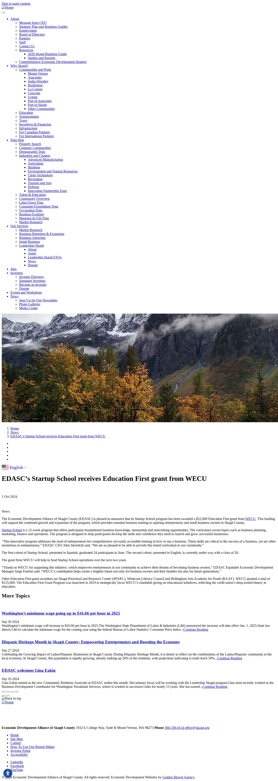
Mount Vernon (38, 73)
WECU (250, 519)
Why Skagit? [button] (19, 66)
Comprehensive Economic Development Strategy (53, 62)
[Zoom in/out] (16, 691)
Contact (15, 743)
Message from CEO (32, 23)
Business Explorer (31, 214)
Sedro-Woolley (38, 81)
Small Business (29, 241)
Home (14, 735)
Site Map (16, 739)
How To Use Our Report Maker (32, 747)
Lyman (32, 97)
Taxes (23, 120)
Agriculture (35, 163)
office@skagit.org (197, 728)
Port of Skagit (37, 105)
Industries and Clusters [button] (34, 155)
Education (26, 112)
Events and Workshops (26, 292)
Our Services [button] (19, 226)
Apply (32, 253)
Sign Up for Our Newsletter (38, 300)
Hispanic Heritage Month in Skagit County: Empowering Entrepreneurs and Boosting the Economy (91, 642)
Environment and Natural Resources (53, 171)
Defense (33, 187)
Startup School (12, 530)
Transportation (29, 116)
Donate (33, 265)
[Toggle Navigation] (3, 12)
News (32, 261)
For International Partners (36, 136)
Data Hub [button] (17, 140)
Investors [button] (16, 273)
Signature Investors (32, 281)
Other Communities (41, 109)
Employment (28, 30)
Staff (22, 42)
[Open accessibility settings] (7, 773)
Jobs (13, 269)
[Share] (8, 691)
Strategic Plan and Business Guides (43, 26)
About (32, 249)
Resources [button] (26, 50)
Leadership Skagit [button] (31, 245)
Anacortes (35, 77)
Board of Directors (32, 34)
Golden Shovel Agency (178, 777)
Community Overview (34, 198)
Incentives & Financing (35, 124)
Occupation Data (30, 210)
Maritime (34, 167)
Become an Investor (32, 284)
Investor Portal (20, 751)
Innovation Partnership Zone (47, 191)
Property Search (30, 144)
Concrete (34, 93)
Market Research (30, 222)
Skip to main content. (16, 3)
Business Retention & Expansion (41, 234)
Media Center (28, 308)
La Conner (35, 89)
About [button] (14, 19)
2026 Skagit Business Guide (47, 54)
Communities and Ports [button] (35, 69)
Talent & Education (32, 195)
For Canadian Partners (34, 132)
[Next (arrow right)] (8, 695)
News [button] (14, 296)
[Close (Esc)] (3, 691)
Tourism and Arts (39, 183)
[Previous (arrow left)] (3, 695)
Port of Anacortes (40, 101)
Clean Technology (40, 175)
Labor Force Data (31, 202)
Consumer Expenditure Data (38, 206)
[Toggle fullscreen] (12, 691)
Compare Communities (35, 148)
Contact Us (27, 46)
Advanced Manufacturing (45, 159)
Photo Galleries (29, 304)
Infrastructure (28, 128)
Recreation (35, 179)
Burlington (35, 85)
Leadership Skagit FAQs (45, 257)
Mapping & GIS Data (34, 218)
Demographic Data (32, 152)
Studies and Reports (41, 58)
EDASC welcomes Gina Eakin (29, 670)
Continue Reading (195, 629)
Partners (24, 38)
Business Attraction (32, 238)
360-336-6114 (175, 728)
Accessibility (19, 754)
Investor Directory (31, 277)
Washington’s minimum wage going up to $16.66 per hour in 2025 (61, 613)
